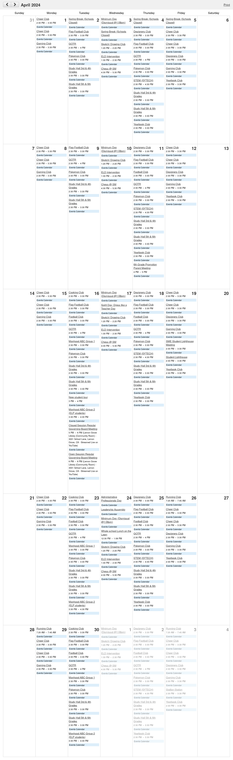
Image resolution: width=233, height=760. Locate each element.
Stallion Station (174, 689)
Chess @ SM (108, 68)
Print (227, 5)
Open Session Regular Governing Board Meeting (83, 455)
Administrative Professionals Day (111, 498)
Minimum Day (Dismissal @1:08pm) (113, 20)
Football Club (141, 172)
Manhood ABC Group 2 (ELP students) (82, 411)
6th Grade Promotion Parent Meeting (145, 266)
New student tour (78, 397)
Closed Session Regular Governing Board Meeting (83, 427)
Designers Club (142, 31)
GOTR (72, 43)
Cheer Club (43, 19)
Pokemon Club (77, 56)
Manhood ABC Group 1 (82, 341)
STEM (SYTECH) (143, 80)
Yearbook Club (142, 124)
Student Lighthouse (176, 357)
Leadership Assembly (113, 509)
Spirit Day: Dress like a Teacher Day (114, 306)
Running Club (173, 497)
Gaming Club (44, 43)
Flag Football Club (79, 31)
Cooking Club (76, 292)
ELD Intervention (110, 56)
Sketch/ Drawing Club (113, 44)
